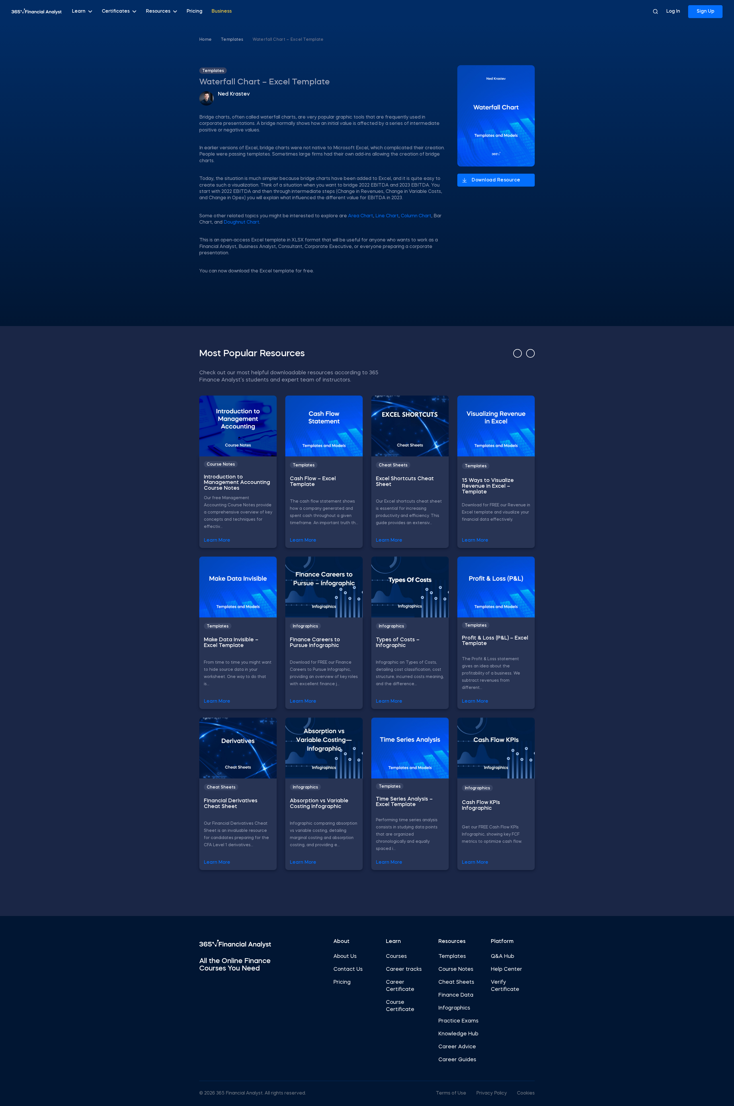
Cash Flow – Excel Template (313, 481)
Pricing (194, 11)
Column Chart (416, 216)
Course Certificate (400, 1006)
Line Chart (387, 216)
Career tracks (404, 969)
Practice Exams (458, 1021)
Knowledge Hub (458, 1034)
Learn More (217, 540)
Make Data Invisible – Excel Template (231, 642)
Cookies (526, 1093)
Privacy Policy (491, 1093)
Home (205, 40)
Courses (396, 956)
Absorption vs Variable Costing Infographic (319, 803)
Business (222, 11)
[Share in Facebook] (548, 84)
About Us (345, 956)
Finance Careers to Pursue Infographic (315, 642)
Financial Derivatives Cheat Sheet (230, 803)
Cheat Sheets (393, 465)
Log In (673, 11)
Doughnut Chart (241, 222)
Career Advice (457, 1046)
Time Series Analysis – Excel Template (404, 802)
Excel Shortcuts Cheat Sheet (405, 481)
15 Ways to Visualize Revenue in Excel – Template (488, 486)
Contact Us (348, 969)
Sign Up (705, 11)
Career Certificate (400, 986)
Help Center (506, 969)
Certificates (116, 11)
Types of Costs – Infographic (397, 642)
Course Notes (221, 464)
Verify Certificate (505, 986)
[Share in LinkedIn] (548, 100)
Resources (158, 11)
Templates (232, 40)
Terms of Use (451, 1093)
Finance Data (455, 995)
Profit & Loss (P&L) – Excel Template (495, 641)
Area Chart (360, 216)
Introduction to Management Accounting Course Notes (237, 482)
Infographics (305, 626)
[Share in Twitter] (548, 68)
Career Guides (457, 1059)
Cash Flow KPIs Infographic (481, 805)
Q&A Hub (502, 956)
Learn (78, 11)
